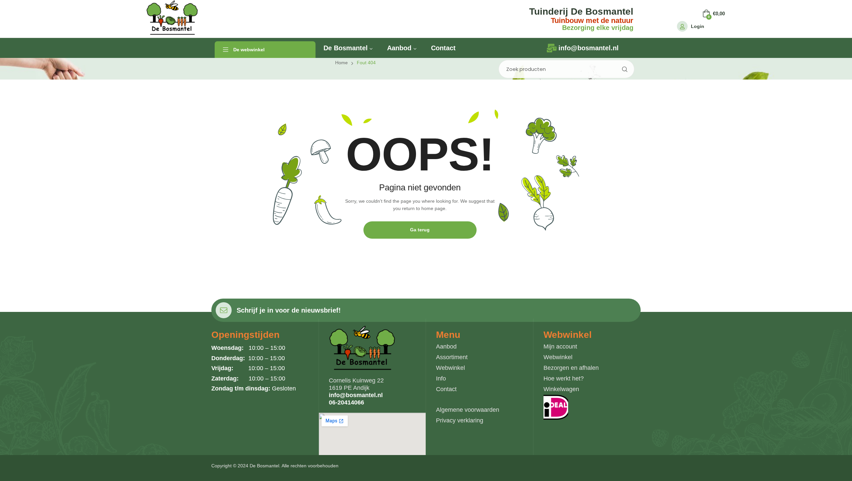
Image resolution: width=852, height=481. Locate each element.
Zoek (624, 69)
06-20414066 (346, 402)
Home (341, 62)
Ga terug (420, 229)
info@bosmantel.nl (356, 395)
